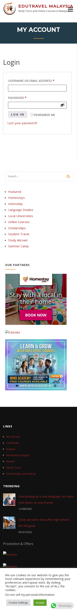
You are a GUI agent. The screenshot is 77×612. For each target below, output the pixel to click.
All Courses (13, 436)
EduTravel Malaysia (45, 6)
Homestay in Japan (18, 455)
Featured (14, 192)
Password (24, 97)
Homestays (16, 198)
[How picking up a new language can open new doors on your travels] (9, 499)
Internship (15, 204)
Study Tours (13, 467)
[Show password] (62, 105)
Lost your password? (22, 123)
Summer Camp (18, 246)
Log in (17, 114)
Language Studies (20, 210)
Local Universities (20, 216)
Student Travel (18, 234)
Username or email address (37, 80)
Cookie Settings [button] (18, 602)
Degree (10, 449)
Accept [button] (40, 602)
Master (10, 461)
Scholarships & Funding (20, 473)
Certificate (12, 443)
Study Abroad (17, 240)
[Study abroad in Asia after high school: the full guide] (9, 522)
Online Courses (19, 222)
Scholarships (17, 228)
